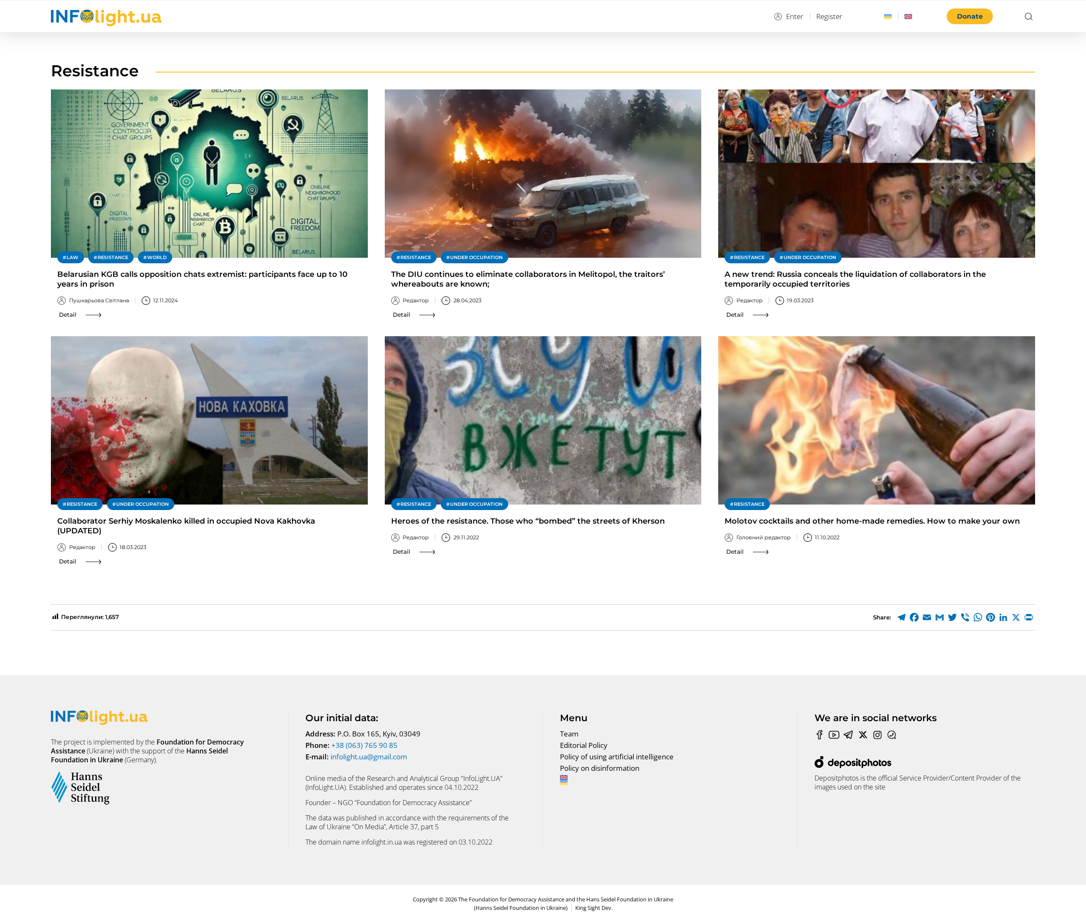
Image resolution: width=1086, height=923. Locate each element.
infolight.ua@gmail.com (368, 756)
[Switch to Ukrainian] (888, 16)
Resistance (113, 257)
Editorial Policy (583, 745)
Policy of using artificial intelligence (617, 756)
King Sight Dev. (594, 908)
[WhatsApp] (977, 617)
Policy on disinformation (599, 768)
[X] (1016, 617)
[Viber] (965, 617)
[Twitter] (952, 617)
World (157, 257)
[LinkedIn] (1003, 617)
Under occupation (476, 257)
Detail (67, 314)
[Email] (927, 617)
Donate (970, 16)
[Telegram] (901, 617)
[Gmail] (939, 617)
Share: (882, 617)
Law (72, 257)
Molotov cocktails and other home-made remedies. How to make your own (872, 521)
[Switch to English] (908, 16)
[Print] (1028, 617)
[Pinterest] (990, 617)
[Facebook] (914, 617)
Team (569, 734)
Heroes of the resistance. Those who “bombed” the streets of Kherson (528, 521)
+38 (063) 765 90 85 (364, 745)
